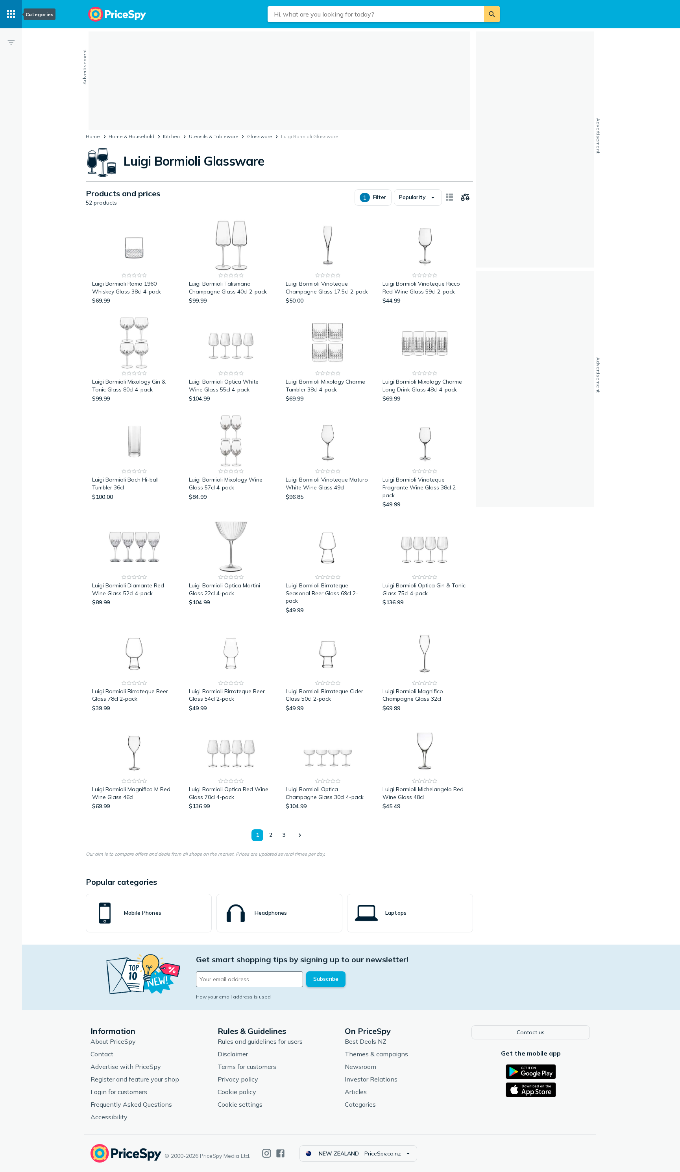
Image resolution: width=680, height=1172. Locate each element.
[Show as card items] (449, 197)
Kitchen (171, 136)
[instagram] (266, 1153)
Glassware (259, 136)
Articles (356, 1092)
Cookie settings (240, 1104)
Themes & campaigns (376, 1054)
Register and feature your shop (135, 1079)
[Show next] (299, 835)
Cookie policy (237, 1092)
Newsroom (360, 1066)
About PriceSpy (113, 1041)
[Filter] (11, 42)
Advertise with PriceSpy (126, 1066)
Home (93, 136)
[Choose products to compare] (465, 197)
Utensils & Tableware (213, 136)
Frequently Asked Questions (131, 1104)
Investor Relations (371, 1079)
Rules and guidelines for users (260, 1041)
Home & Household (131, 136)
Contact (102, 1054)
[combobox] (376, 14)
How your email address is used (233, 997)
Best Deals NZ (365, 1041)
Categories (360, 1104)
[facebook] (280, 1153)
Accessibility (109, 1117)
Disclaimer (233, 1054)
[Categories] (11, 14)
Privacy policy (238, 1079)
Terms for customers (247, 1066)
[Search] (492, 14)
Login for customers (119, 1092)
